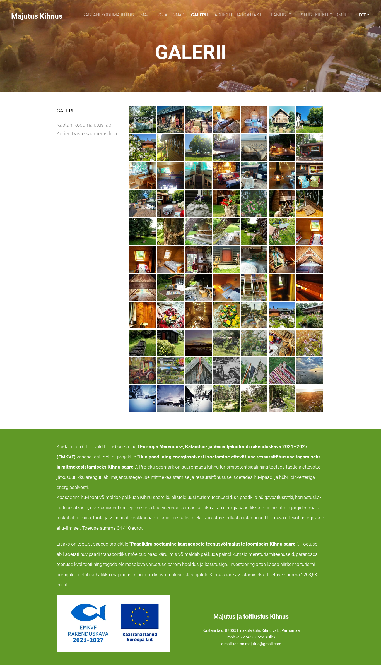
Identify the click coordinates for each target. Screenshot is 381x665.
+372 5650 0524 (250, 637)
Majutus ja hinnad (162, 15)
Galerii (199, 15)
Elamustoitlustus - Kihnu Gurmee (308, 15)
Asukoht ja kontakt (238, 15)
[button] (363, 14)
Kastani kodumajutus (108, 15)
